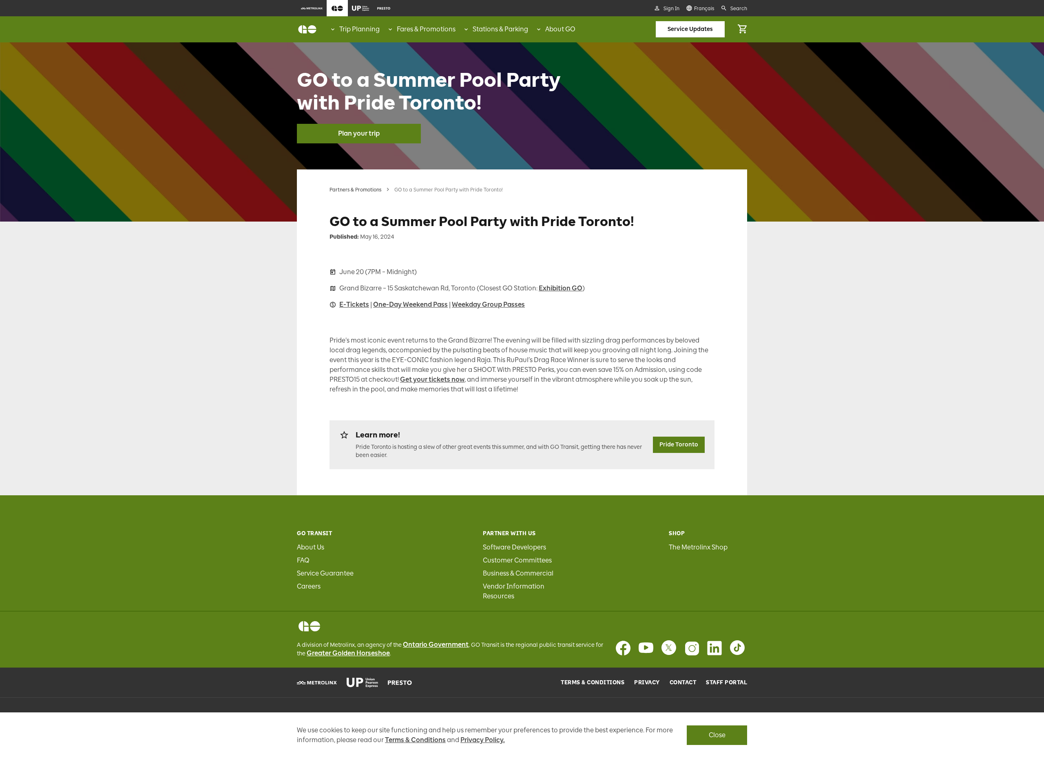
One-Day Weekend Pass (410, 304)
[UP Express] (362, 683)
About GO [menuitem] (560, 29)
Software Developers (514, 547)
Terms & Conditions (592, 682)
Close (717, 735)
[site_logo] (307, 29)
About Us (310, 547)
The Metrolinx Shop (698, 547)
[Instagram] (691, 648)
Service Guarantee (325, 573)
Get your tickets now (432, 379)
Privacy (647, 682)
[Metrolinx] (317, 683)
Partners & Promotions (355, 190)
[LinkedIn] (714, 648)
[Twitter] (669, 648)
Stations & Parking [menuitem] (500, 29)
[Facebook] (623, 648)
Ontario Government (436, 644)
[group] (355, 29)
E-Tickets (354, 304)
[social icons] (309, 626)
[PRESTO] (400, 683)
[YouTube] (646, 648)
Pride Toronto (678, 444)
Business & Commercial (518, 573)
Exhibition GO (560, 288)
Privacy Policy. (482, 740)
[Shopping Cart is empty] (742, 29)
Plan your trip (359, 133)
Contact (683, 682)
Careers (309, 586)
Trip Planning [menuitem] (359, 29)
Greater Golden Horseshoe (348, 653)
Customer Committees (517, 560)
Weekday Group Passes (488, 304)
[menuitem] (312, 8)
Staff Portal (726, 682)
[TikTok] (737, 648)
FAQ (303, 560)
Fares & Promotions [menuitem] (426, 29)
